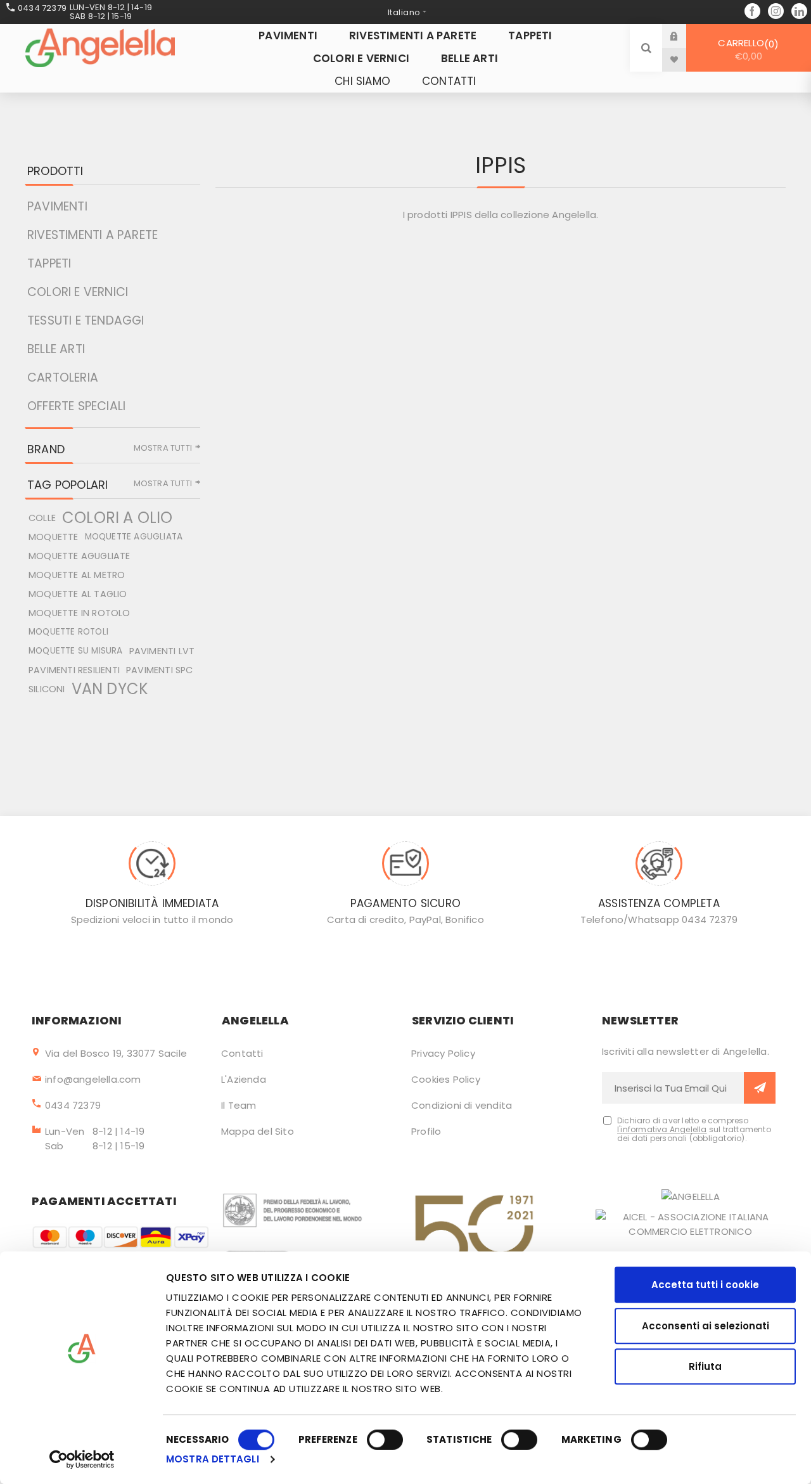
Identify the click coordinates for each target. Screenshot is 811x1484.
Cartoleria (62, 377)
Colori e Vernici (77, 291)
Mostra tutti (163, 448)
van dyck (110, 689)
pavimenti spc (159, 670)
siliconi (47, 689)
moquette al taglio (78, 594)
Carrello (746, 49)
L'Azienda (243, 1079)
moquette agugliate (80, 556)
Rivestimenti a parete (92, 234)
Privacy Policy (443, 1053)
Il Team (238, 1105)
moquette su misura (76, 651)
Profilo (426, 1131)
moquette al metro (77, 575)
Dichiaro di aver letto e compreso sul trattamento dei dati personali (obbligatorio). (694, 1129)
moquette (54, 537)
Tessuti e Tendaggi (85, 320)
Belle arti (56, 349)
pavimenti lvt (162, 651)
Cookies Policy (445, 1079)
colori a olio (117, 517)
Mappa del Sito (257, 1131)
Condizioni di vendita (461, 1105)
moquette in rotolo (80, 613)
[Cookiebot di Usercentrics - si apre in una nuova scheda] (82, 1459)
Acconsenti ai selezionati (705, 1325)
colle (42, 518)
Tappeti (49, 263)
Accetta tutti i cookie (705, 1284)
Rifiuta (705, 1366)
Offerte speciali (76, 406)
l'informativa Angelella (662, 1129)
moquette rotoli (68, 632)
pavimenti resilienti (74, 670)
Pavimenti (57, 206)
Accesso (683, 36)
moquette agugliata (134, 537)
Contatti (242, 1053)
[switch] (385, 1439)
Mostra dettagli (212, 1459)
